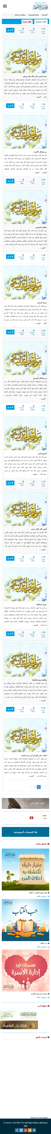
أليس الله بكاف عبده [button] (39, 529)
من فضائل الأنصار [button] (40, 152)
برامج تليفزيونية (33, 15)
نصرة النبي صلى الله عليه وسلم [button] (35, 76)
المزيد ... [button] (38, 97)
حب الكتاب (44, 943)
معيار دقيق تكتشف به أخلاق (38, 893)
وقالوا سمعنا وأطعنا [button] (39, 680)
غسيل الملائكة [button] (41, 604)
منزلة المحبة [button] (42, 303)
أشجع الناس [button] (42, 454)
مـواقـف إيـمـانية (20, 15)
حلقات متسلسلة (41, 22)
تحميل (9, 30)
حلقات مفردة (27, 22)
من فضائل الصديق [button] (40, 378)
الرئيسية (44, 15)
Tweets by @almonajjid (38, 1118)
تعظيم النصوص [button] (41, 227)
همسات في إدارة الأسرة (39, 994)
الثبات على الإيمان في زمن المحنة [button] (34, 755)
